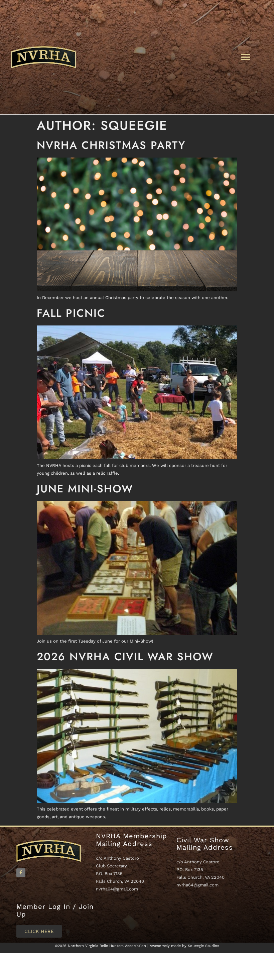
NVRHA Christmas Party (111, 145)
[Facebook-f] (20, 872)
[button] (245, 57)
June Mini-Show (85, 488)
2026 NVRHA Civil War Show (125, 656)
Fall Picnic (71, 313)
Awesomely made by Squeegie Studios (184, 946)
